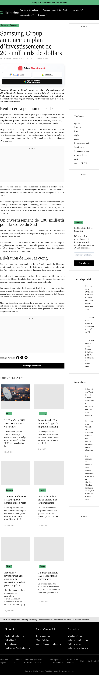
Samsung (4, 25)
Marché (42, 490)
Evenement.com (43, 636)
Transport (46, 10)
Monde (8, 414)
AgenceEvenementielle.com (48, 644)
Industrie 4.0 (56, 10)
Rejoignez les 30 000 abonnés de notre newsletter (49, 3)
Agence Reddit (80, 163)
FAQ (82, 661)
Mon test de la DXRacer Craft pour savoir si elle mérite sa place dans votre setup (89, 297)
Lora (76, 131)
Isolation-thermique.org (78, 648)
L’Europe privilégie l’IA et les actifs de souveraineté (48, 575)
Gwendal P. (7, 58)
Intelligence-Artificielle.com (17, 648)
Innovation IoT (77, 10)
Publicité (95, 661)
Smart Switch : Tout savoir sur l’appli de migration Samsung (48, 423)
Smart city (24, 10)
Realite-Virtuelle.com (14, 636)
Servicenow (79, 147)
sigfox (77, 135)
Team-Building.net (44, 640)
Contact (88, 661)
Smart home (34, 10)
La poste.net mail (81, 143)
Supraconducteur (81, 151)
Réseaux (41, 15)
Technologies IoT (27, 15)
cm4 (76, 159)
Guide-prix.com (74, 644)
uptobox (77, 123)
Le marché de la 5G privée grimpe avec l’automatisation (48, 499)
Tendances (13, 25)
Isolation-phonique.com (78, 640)
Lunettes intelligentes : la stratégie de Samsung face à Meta (15, 499)
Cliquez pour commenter (32, 366)
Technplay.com (11, 644)
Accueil (4, 620)
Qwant (77, 139)
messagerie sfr (80, 155)
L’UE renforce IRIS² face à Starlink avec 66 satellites (14, 423)
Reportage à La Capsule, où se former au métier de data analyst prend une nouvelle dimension (89, 435)
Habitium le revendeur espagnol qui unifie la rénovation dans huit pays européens (14, 579)
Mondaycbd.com (75, 636)
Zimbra (77, 127)
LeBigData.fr (10, 640)
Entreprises (14, 620)
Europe (42, 566)
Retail (65, 10)
